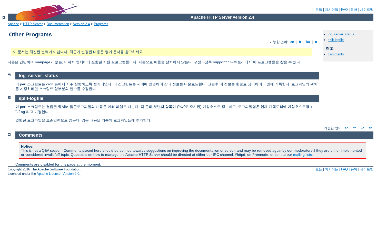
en (292, 42)
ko (308, 42)
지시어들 (331, 10)
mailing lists (302, 154)
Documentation (58, 24)
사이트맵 (366, 10)
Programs (101, 24)
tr (316, 42)
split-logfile (336, 40)
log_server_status (341, 34)
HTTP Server (33, 24)
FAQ (344, 10)
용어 (354, 10)
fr (300, 42)
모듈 (318, 10)
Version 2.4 (81, 24)
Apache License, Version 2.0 (58, 174)
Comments (336, 54)
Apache (13, 24)
